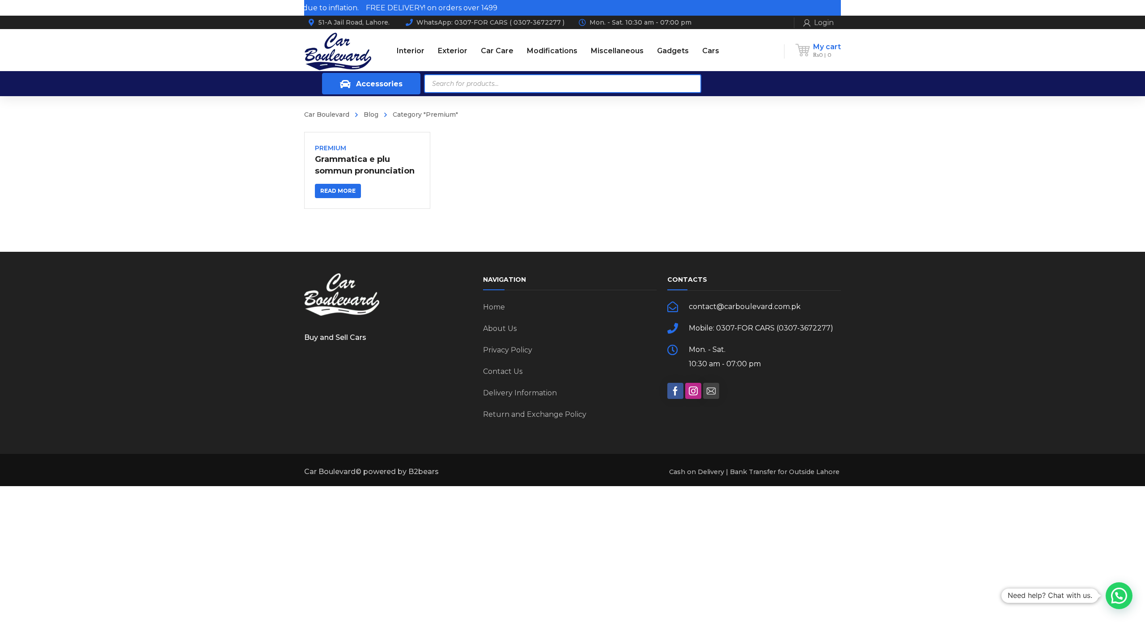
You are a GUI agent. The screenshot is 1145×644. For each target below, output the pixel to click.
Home (494, 307)
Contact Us (502, 371)
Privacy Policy (507, 350)
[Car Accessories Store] (337, 51)
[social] (675, 391)
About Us (500, 328)
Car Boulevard (326, 114)
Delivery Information (520, 393)
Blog (371, 114)
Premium (330, 148)
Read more (338, 190)
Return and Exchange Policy (534, 414)
